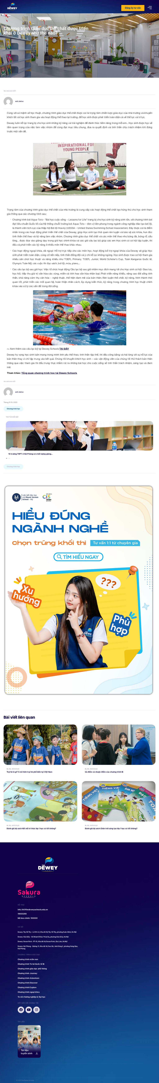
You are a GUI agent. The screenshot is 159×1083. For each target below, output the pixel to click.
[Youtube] (28, 1010)
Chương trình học (13, 409)
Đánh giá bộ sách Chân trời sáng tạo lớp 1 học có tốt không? (111, 828)
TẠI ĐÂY (64, 349)
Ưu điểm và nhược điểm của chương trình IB (104, 772)
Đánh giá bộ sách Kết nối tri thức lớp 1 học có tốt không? (31, 828)
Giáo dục (15, 769)
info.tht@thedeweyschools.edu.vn (33, 909)
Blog (9, 769)
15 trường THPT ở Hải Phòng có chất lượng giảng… (30, 454)
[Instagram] (36, 1010)
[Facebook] (21, 1010)
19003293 (22, 914)
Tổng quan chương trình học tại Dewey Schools (49, 373)
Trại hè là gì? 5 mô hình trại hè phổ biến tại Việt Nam (29, 772)
